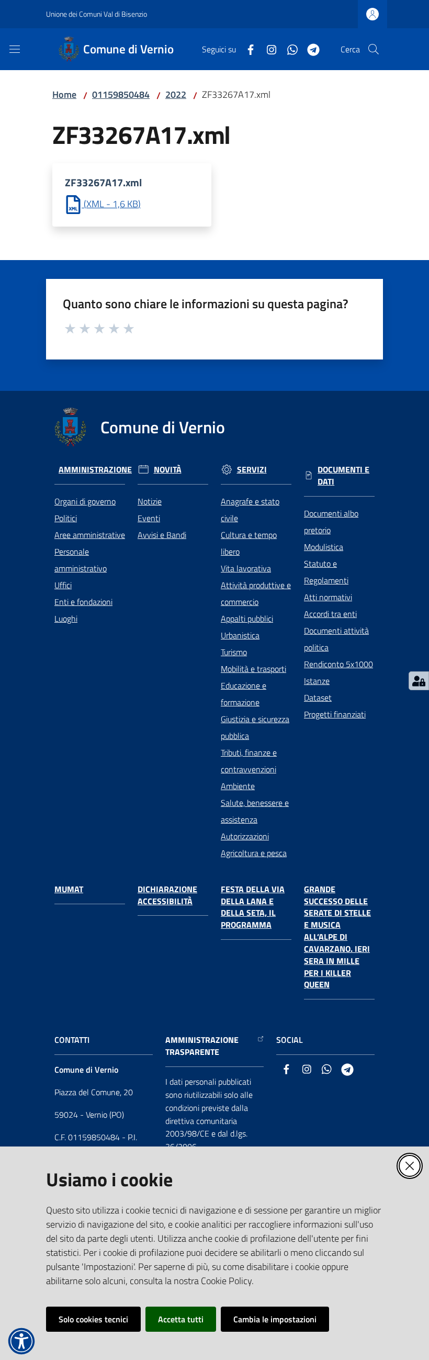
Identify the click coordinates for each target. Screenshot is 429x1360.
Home (64, 94)
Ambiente (238, 786)
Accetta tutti (181, 1319)
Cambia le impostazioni (275, 1319)
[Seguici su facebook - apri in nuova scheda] (246, 48)
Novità (168, 470)
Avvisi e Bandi (162, 535)
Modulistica (323, 547)
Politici (65, 518)
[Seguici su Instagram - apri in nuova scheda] (267, 48)
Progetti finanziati (335, 714)
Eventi (149, 518)
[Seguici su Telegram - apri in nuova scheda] (309, 48)
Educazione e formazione (243, 694)
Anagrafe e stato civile (250, 509)
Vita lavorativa (246, 568)
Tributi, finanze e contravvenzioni (249, 760)
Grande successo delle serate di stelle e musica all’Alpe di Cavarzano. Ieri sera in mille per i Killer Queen (337, 937)
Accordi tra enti (330, 614)
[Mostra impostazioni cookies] (419, 680)
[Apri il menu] (14, 49)
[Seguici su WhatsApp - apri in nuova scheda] (288, 48)
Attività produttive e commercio (256, 593)
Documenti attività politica (336, 639)
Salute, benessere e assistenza (255, 811)
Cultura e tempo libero (249, 543)
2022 (175, 94)
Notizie (150, 501)
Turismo (234, 652)
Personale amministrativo (80, 560)
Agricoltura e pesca (254, 853)
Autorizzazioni (245, 836)
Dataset (318, 697)
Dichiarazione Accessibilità (167, 895)
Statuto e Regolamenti (326, 572)
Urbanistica (240, 635)
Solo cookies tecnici (93, 1319)
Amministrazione (95, 470)
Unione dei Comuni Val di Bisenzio (96, 13)
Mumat (68, 889)
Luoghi (65, 618)
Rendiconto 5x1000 (338, 664)
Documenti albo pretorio (331, 521)
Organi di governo (85, 501)
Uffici (63, 585)
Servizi (252, 470)
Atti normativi (328, 597)
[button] (373, 49)
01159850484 (121, 94)
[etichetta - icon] (70, 327)
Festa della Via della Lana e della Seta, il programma (253, 907)
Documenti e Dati (343, 476)
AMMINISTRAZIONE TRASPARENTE (202, 1046)
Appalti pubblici (247, 618)
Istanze (317, 681)
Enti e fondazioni (83, 601)
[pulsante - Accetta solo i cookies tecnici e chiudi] (410, 1166)
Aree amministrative (89, 535)
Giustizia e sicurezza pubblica (255, 727)
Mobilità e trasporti (253, 668)
